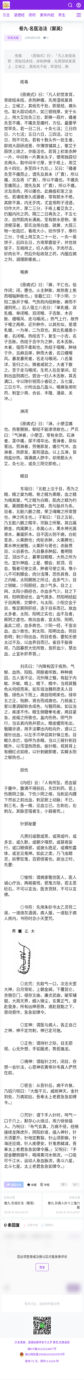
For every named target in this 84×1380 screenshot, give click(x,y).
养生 (61, 15)
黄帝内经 (47, 15)
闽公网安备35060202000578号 (45, 1354)
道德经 (19, 15)
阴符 (32, 15)
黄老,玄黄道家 (61, 1342)
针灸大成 (13, 38)
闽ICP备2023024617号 (42, 1349)
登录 (42, 1267)
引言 (6, 15)
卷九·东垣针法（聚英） (20, 1203)
